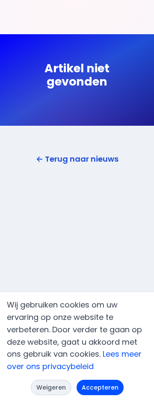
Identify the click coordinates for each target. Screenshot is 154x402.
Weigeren (51, 387)
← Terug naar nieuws (77, 159)
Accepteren (100, 387)
